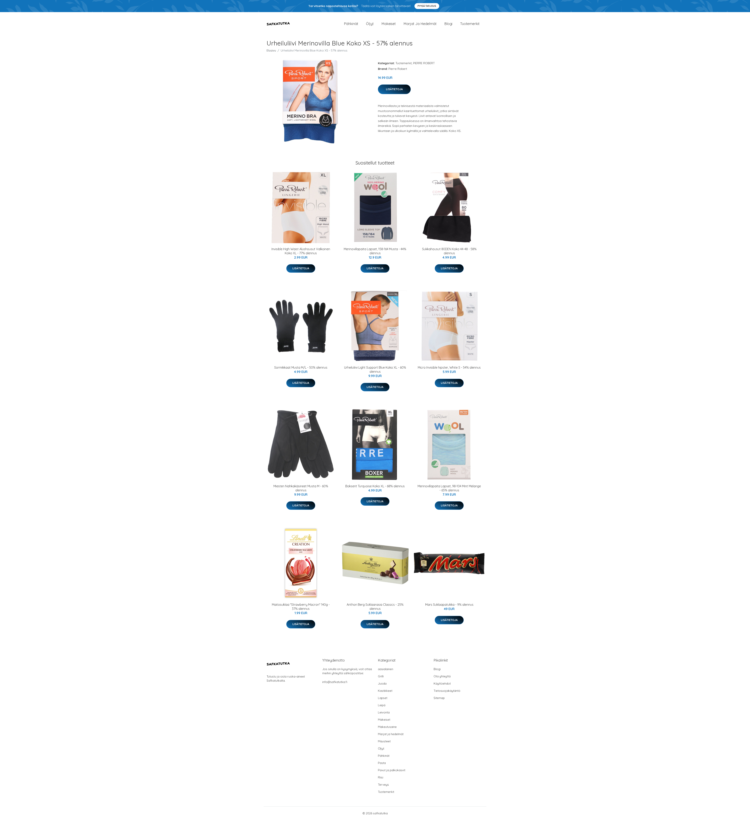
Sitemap (439, 698)
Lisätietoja (394, 89)
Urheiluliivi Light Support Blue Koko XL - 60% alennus (375, 370)
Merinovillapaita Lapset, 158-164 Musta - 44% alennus (375, 251)
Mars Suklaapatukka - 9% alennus (449, 605)
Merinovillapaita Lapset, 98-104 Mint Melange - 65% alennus (449, 488)
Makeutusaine (387, 727)
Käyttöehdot (442, 683)
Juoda (382, 683)
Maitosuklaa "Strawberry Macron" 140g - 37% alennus (301, 607)
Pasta (382, 763)
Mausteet (384, 741)
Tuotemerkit (469, 23)
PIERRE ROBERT (424, 63)
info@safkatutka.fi (334, 682)
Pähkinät (351, 23)
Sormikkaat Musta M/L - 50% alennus (300, 367)
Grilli (381, 676)
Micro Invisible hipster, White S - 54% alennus (449, 367)
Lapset (382, 698)
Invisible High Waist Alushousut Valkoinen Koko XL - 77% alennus (300, 251)
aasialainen (385, 669)
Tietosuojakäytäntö (447, 691)
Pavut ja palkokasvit (391, 770)
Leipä (381, 705)
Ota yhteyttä (442, 676)
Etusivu (271, 50)
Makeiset (388, 23)
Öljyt (370, 23)
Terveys (383, 784)
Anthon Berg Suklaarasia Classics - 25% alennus (375, 607)
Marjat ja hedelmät (420, 23)
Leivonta (384, 712)
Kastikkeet (385, 691)
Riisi (380, 777)
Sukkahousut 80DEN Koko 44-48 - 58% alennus (449, 251)
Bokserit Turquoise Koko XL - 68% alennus (375, 486)
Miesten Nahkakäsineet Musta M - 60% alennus (300, 488)
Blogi (448, 23)
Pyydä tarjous (427, 5)
